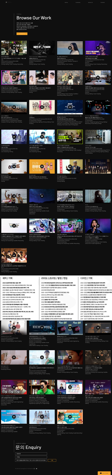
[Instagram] (34, 468)
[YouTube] (36, 468)
